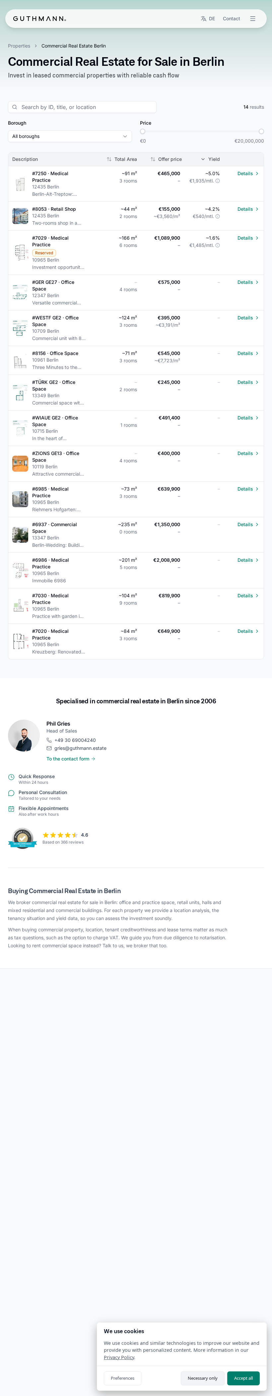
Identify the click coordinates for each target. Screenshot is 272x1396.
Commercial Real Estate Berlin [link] (73, 46)
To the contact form (67, 758)
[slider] (142, 131)
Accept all (243, 1378)
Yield (214, 159)
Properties (19, 46)
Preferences (122, 1378)
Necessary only (203, 1378)
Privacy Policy (119, 1357)
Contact (231, 18)
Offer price (170, 159)
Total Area (125, 159)
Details (245, 173)
